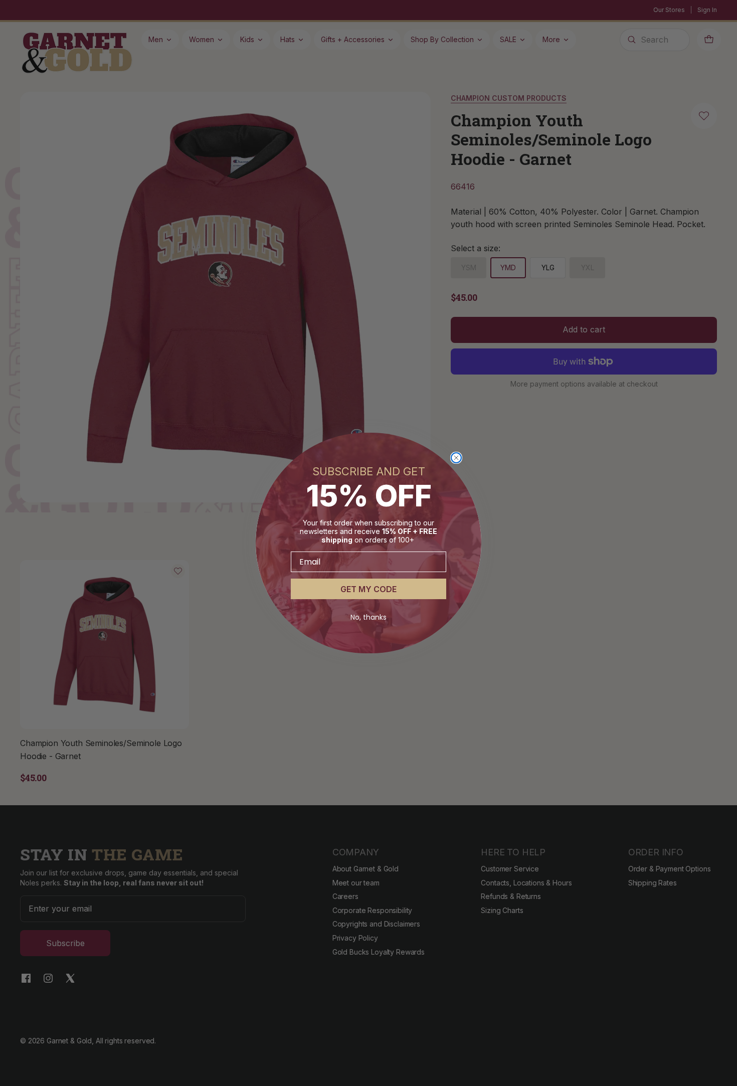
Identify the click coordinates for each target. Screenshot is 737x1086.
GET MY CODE (368, 589)
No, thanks (368, 617)
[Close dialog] (456, 458)
